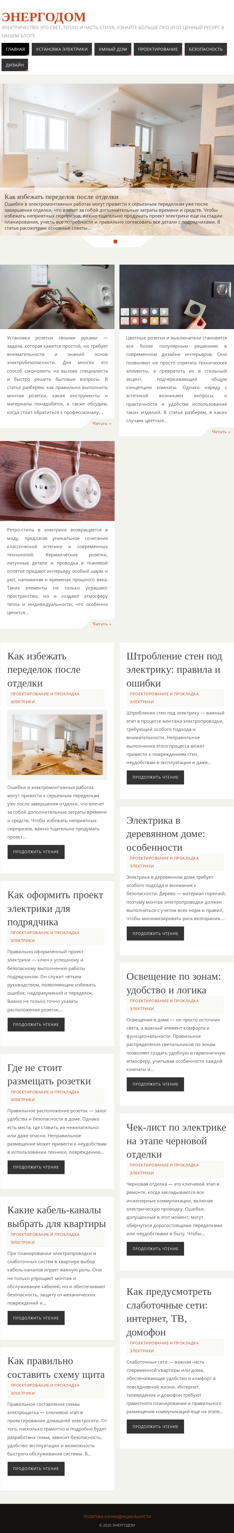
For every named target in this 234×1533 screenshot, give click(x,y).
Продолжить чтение (36, 851)
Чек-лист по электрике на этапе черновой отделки (176, 1140)
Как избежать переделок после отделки (43, 669)
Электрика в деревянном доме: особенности (165, 834)
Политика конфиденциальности (117, 1516)
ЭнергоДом (44, 17)
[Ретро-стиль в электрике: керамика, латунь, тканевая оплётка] (57, 481)
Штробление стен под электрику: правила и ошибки (174, 669)
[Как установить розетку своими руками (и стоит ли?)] (57, 297)
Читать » (102, 423)
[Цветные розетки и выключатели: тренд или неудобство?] (176, 297)
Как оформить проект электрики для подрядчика (55, 908)
